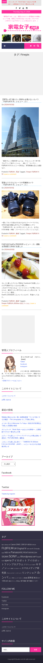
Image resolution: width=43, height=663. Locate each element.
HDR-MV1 (29, 549)
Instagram (23, 366)
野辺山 (18, 581)
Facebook (23, 364)
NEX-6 (7, 552)
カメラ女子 (32, 564)
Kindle (37, 549)
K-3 (33, 548)
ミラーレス (18, 573)
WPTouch (37, 557)
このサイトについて (9, 396)
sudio (18, 557)
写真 (17, 172)
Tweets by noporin (8, 494)
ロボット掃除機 (23, 578)
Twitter (22, 362)
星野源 (30, 577)
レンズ (16, 578)
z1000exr (16, 303)
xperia (8, 560)
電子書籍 (23, 581)
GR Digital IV (20, 548)
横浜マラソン (12, 581)
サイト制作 (10, 568)
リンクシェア (29, 572)
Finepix (28, 172)
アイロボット (19, 560)
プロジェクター (11, 573)
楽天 (6, 581)
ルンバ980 (11, 578)
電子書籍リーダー (32, 581)
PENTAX (27, 552)
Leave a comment (10, 174)
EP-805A (28, 544)
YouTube (5, 605)
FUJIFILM (12, 172)
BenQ (3, 544)
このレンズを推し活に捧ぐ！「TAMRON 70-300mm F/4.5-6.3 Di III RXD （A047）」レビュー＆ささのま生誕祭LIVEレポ (21, 444)
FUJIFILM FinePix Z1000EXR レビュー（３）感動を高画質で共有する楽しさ (21, 245)
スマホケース (17, 568)
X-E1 (3, 561)
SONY (13, 556)
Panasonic (17, 552)
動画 (17, 233)
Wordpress (26, 556)
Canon (13, 544)
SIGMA (5, 556)
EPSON (34, 544)
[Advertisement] (21, 80)
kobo (3, 553)
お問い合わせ (6, 400)
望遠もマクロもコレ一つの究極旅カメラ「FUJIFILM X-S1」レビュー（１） (17, 183)
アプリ (26, 564)
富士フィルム (25, 303)
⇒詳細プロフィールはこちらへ (12, 380)
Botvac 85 (7, 544)
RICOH (34, 552)
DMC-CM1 (20, 544)
